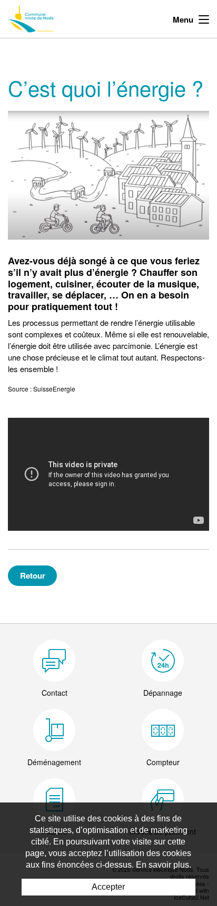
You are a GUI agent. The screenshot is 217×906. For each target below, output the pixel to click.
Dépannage (162, 692)
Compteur (163, 762)
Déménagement (54, 762)
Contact (54, 692)
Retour (32, 575)
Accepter (108, 886)
